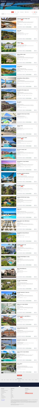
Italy (11, 393)
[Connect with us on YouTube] (30, 393)
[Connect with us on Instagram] (28, 393)
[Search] (12, 12)
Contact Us (26, 390)
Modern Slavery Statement (4, 390)
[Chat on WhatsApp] (28, 26)
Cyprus (11, 392)
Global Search (3, 391)
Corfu (11, 391)
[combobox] (6, 12)
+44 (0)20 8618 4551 (27, 389)
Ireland (12, 394)
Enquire (25, 50)
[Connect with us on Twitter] (26, 393)
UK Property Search (3, 392)
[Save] (36, 30)
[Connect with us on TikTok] (32, 393)
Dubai (11, 389)
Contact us (2, 393)
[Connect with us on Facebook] (25, 393)
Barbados (12, 390)
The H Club (2, 389)
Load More (19, 375)
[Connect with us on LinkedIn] (29, 393)
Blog (1, 394)
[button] (19, 387)
